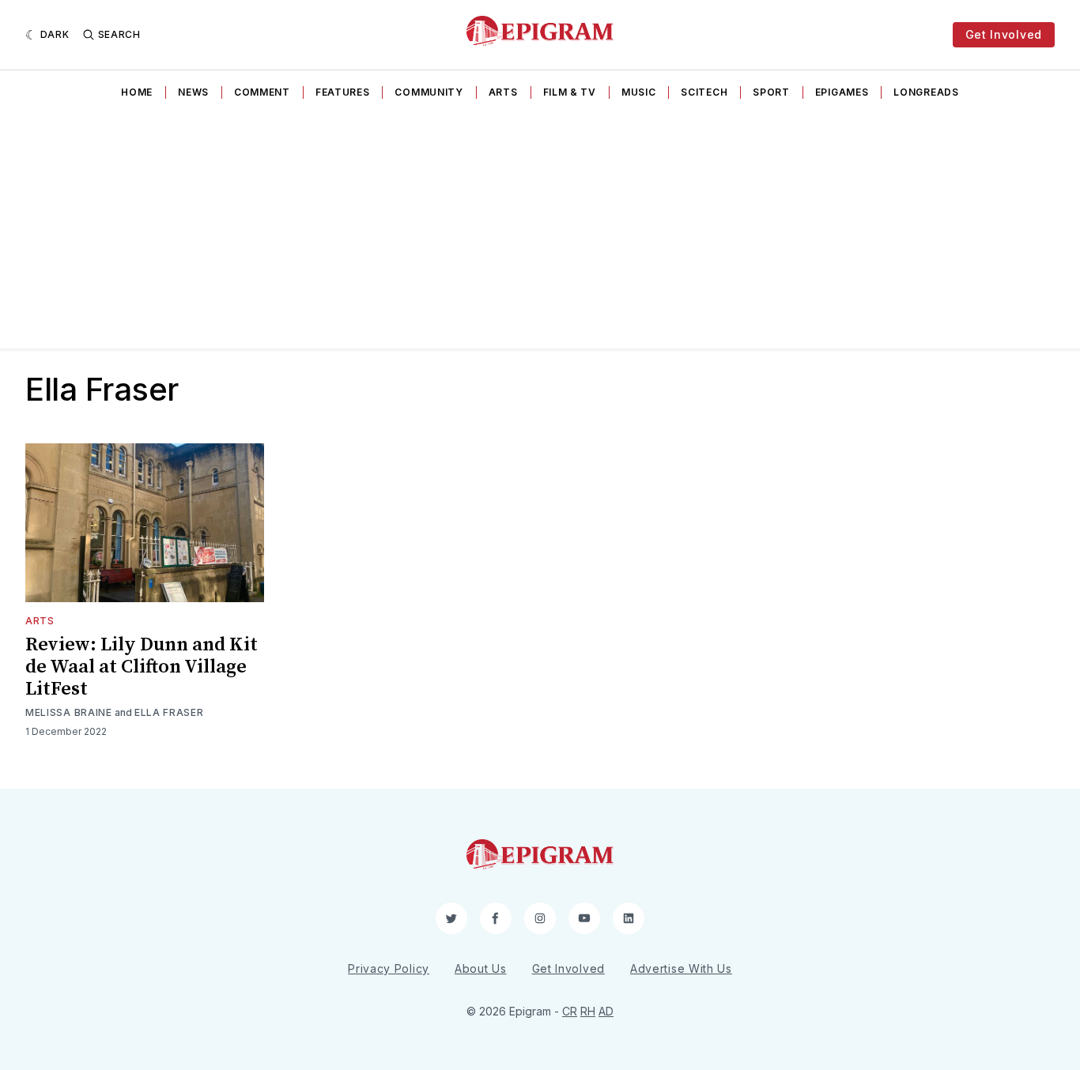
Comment (262, 92)
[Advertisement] (540, 230)
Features (342, 92)
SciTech (704, 92)
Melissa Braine (68, 712)
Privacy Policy (388, 968)
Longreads (925, 92)
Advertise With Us (681, 968)
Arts (503, 92)
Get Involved (1003, 34)
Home (137, 92)
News (193, 92)
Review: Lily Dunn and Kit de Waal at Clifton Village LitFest (141, 667)
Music (638, 92)
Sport (771, 92)
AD (606, 1011)
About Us (481, 968)
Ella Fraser (169, 712)
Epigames (842, 92)
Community (429, 92)
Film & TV (569, 92)
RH (587, 1011)
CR (569, 1011)
